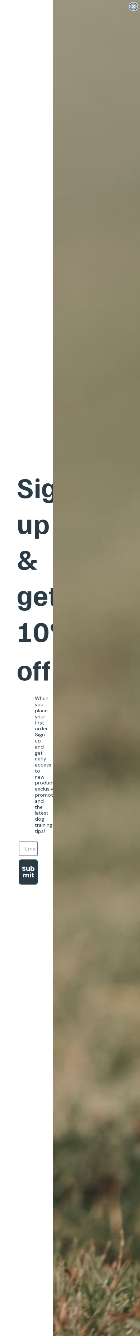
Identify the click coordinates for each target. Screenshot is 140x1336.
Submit (28, 872)
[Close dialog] (133, 6)
